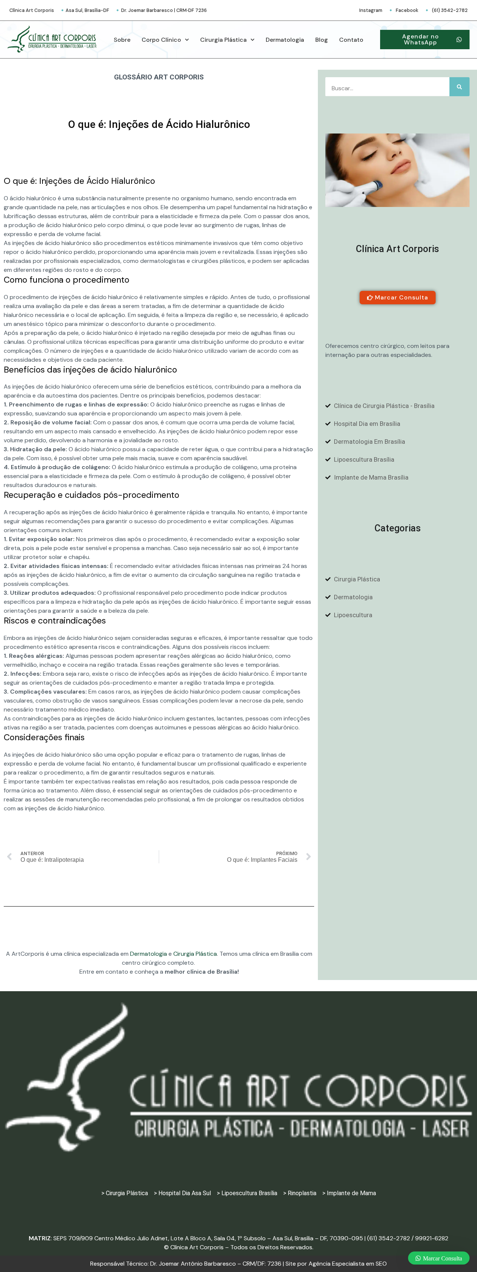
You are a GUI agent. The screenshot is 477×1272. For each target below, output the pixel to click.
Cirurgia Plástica (223, 40)
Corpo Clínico (161, 40)
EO (348, 1264)
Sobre (122, 40)
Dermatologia (285, 40)
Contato (351, 40)
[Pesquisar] (459, 86)
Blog (321, 40)
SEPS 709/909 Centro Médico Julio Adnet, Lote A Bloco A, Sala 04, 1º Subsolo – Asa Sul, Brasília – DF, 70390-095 (208, 1238)
